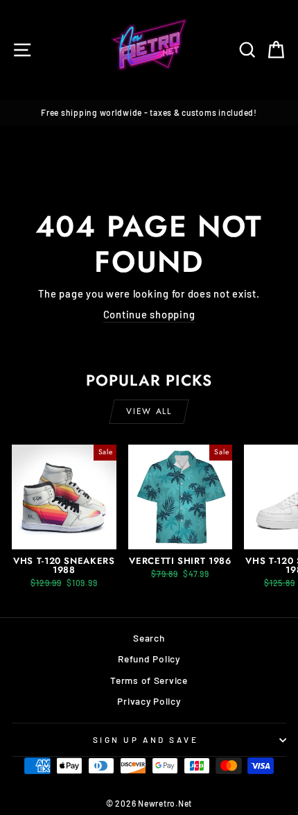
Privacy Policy (148, 701)
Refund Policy (149, 658)
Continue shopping (149, 314)
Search (148, 638)
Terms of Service (149, 680)
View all (148, 411)
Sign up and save (146, 739)
